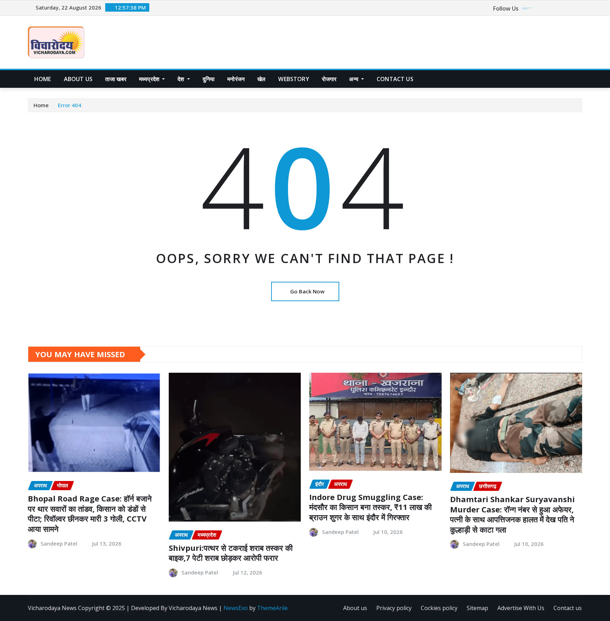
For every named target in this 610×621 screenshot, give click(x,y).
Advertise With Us (520, 608)
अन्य (354, 79)
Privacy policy (394, 608)
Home (42, 79)
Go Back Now (307, 291)
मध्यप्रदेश (150, 79)
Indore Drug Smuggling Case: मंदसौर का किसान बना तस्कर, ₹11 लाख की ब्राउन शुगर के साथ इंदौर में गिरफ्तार (370, 507)
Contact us (568, 608)
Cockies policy (439, 608)
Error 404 (69, 105)
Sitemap (477, 608)
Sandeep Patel (59, 543)
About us (78, 79)
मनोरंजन (236, 79)
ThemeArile (272, 608)
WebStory (293, 79)
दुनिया (209, 79)
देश (181, 79)
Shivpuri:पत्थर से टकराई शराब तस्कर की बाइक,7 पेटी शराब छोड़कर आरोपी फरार (231, 552)
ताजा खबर (115, 79)
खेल (261, 79)
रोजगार (329, 79)
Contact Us (395, 79)
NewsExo (235, 608)
